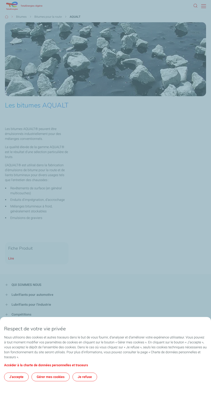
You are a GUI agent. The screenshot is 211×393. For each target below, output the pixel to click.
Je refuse (85, 377)
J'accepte (16, 377)
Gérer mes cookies (50, 377)
